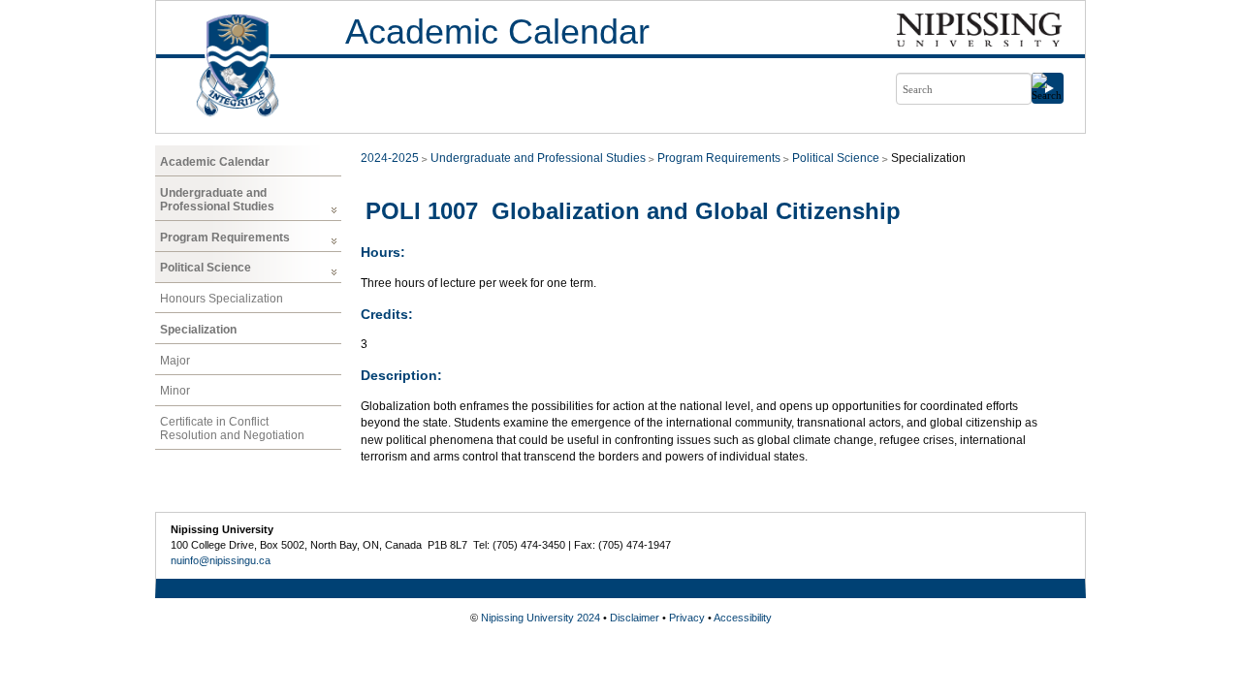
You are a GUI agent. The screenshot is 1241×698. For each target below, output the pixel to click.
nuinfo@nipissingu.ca (220, 560)
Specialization (198, 329)
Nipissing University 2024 (540, 617)
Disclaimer (634, 617)
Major (175, 360)
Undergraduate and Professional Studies (217, 199)
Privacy (687, 617)
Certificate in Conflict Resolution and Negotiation (232, 428)
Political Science (205, 267)
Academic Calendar (497, 31)
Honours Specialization (221, 298)
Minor (175, 390)
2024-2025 (390, 158)
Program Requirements (225, 237)
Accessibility (743, 617)
